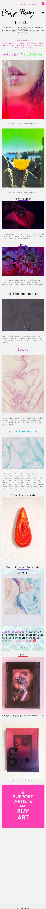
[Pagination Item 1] (21, 647)
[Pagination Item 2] (24, 647)
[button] (43, 13)
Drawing (22, 43)
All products (34, 4)
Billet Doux (27, 47)
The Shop (23, 4)
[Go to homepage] (18, 13)
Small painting (9, 43)
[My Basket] (43, 4)
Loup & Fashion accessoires (21, 45)
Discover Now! (22, 641)
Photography (32, 43)
